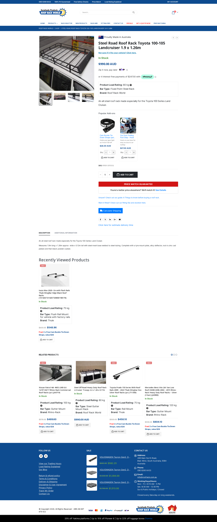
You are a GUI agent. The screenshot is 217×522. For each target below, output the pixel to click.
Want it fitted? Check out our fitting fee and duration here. (122, 203)
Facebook (100, 219)
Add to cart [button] (109, 157)
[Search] (133, 12)
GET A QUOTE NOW (143, 23)
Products (52, 23)
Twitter (105, 219)
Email (120, 219)
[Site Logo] (53, 12)
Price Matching (160, 23)
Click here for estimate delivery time (115, 225)
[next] (177, 37)
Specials (129, 23)
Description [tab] (44, 233)
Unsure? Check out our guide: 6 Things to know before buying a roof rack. (128, 197)
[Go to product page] (91, 372)
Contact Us (118, 23)
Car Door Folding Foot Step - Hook (127, 136)
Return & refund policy (49, 477)
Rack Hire (94, 23)
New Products (81, 23)
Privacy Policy (45, 489)
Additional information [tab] (66, 233)
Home (42, 23)
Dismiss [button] (148, 518)
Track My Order (46, 492)
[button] (39, 63)
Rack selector (66, 23)
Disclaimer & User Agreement (53, 486)
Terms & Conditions (48, 480)
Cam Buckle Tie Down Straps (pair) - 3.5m (107, 136)
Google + (115, 219)
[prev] (173, 37)
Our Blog (43, 471)
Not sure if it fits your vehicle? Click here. (117, 53)
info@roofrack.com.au (147, 478)
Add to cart (127, 174)
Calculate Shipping (112, 210)
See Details (160, 190)
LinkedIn (110, 219)
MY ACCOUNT (172, 2)
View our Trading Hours (50, 465)
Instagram (46, 457)
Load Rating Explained (49, 468)
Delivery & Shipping (48, 483)
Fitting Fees (105, 23)
